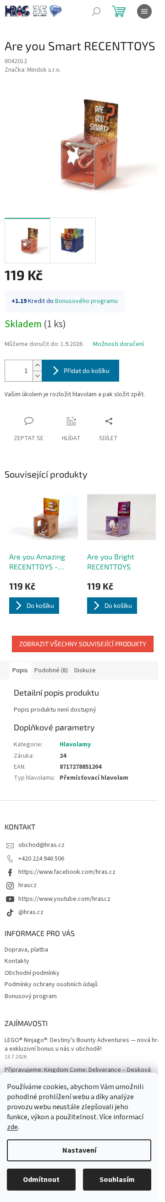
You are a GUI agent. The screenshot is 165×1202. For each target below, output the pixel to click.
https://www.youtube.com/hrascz (64, 899)
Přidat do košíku (87, 370)
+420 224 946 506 (41, 858)
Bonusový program (31, 996)
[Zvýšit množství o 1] (37, 365)
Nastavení (79, 1150)
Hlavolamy (75, 744)
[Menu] (144, 11)
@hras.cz (31, 912)
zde (12, 1127)
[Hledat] (96, 11)
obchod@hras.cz (41, 845)
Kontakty (17, 961)
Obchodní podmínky (32, 973)
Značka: (33, 69)
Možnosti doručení (118, 344)
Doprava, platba (26, 949)
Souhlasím (117, 1180)
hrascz (27, 885)
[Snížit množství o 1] (37, 376)
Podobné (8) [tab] (51, 670)
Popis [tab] (20, 670)
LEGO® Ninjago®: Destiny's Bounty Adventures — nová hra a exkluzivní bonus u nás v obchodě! (82, 1044)
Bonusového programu (86, 301)
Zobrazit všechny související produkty (82, 644)
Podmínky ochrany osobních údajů (51, 984)
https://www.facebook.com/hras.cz (67, 872)
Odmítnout (41, 1180)
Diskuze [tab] (85, 670)
